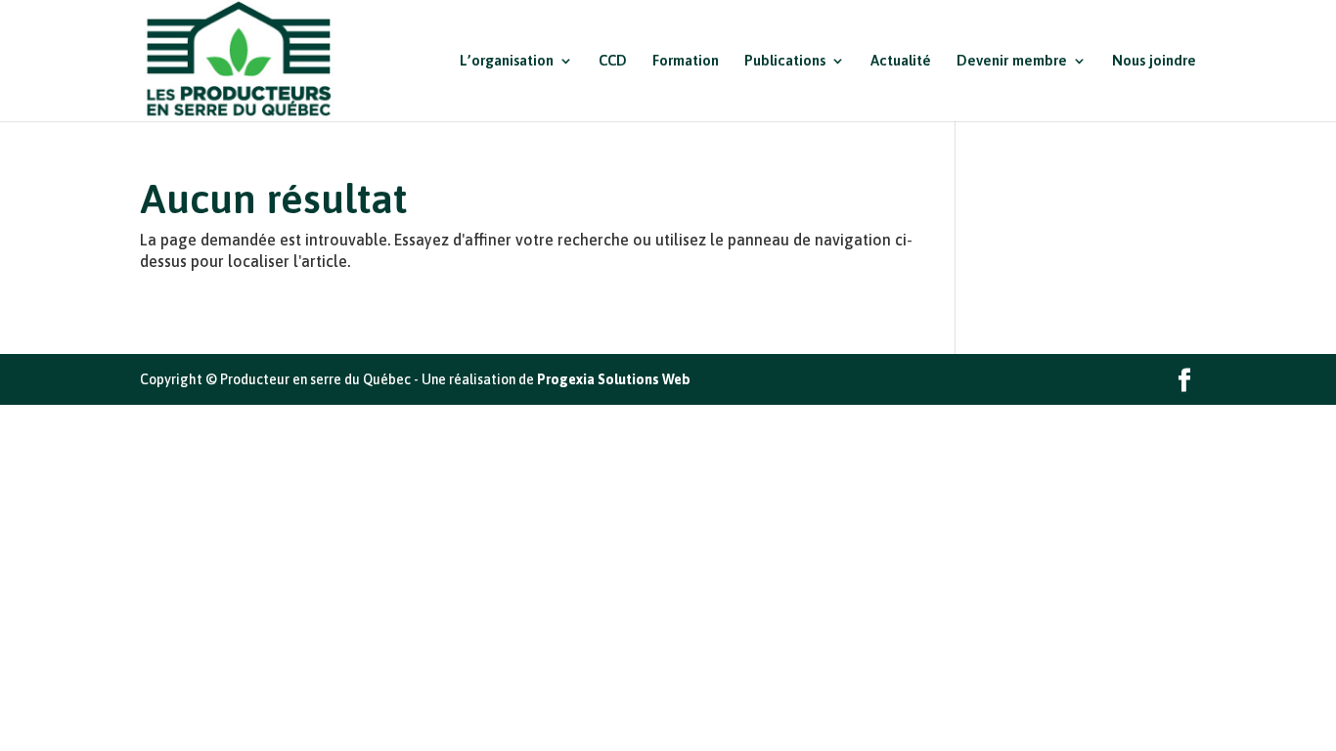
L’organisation (507, 61)
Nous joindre (1154, 61)
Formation (685, 61)
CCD (613, 61)
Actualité (900, 61)
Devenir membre (1012, 61)
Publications (784, 61)
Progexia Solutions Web (613, 379)
